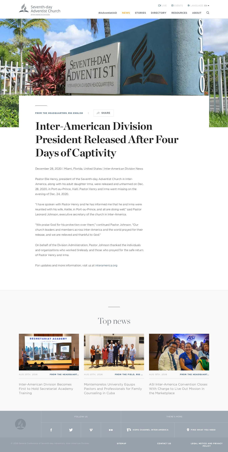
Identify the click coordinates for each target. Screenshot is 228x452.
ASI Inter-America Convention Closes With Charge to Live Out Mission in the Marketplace (178, 389)
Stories (140, 13)
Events (178, 5)
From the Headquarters (51, 113)
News (126, 13)
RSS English (75, 113)
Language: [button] (198, 5)
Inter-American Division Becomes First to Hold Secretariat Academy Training (46, 389)
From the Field (125, 374)
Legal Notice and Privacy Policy (207, 444)
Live (164, 5)
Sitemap (121, 443)
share (105, 113)
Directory (158, 13)
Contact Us (164, 443)
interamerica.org (106, 265)
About (196, 13)
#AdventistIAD (107, 13)
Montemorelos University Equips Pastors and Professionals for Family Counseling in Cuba (113, 389)
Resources (179, 13)
